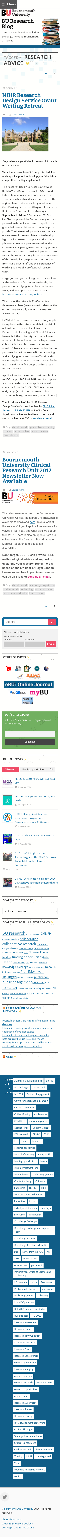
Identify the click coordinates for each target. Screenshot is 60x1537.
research (39, 589)
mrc (16, 1252)
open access (13, 972)
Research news (11, 435)
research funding (40, 431)
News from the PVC (32, 1252)
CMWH (5, 939)
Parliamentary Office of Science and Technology (32, 1274)
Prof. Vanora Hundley (25, 977)
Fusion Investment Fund (26, 1168)
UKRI (9, 1056)
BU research (13, 933)
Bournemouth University (20, 14)
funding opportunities (27, 957)
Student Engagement (25, 1443)
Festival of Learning (24, 1154)
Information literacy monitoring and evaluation (25, 1035)
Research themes (23, 1409)
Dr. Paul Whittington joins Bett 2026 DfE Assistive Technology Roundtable (36, 880)
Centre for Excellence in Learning (31, 1101)
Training (18, 1456)
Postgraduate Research (26, 1289)
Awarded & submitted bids (28, 1081)
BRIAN (49, 1081)
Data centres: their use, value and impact (23, 1039)
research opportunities (25, 1389)
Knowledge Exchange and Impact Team (31, 1230)
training (7, 997)
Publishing (43, 1295)
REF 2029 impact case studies (29, 1309)
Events (44, 952)
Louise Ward (18, 115)
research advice (22, 431)
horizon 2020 (19, 962)
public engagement (17, 982)
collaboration (29, 939)
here (32, 522)
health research (11, 589)
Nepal (48, 967)
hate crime (19, 1188)
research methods (23, 1382)
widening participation (21, 998)
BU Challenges (21, 1087)
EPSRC (36, 1134)
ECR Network (21, 1134)
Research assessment (25, 1322)
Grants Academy (22, 1181)
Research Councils (24, 988)
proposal (8, 431)
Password (29, 639)
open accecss (30, 1258)
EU (30, 952)
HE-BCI (33, 1188)
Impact (33, 1201)
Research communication (27, 1336)
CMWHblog (14, 939)
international (35, 1214)
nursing (50, 427)
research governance (25, 1362)
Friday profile (44, 1154)
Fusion (46, 957)
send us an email (42, 418)
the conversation (43, 1449)
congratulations (10, 948)
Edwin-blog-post (12, 952)
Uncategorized (43, 1456)
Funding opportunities (25, 1161)
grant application (37, 427)
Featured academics (24, 1148)
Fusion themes (21, 1174)
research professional (41, 988)
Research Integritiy (23, 1369)
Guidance (40, 1181)
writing (17, 1476)
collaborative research (19, 944)
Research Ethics (22, 1349)
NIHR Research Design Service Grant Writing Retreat (29, 100)
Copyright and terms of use (18, 1527)
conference (42, 944)
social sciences (42, 993)
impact (34, 962)
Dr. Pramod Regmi (41, 948)
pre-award (47, 1289)
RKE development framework (29, 1423)
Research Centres (23, 1329)
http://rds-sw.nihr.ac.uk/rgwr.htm (22, 294)
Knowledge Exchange (25, 1221)
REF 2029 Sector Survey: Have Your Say (35, 780)
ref (48, 982)
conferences (40, 1114)
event (36, 952)
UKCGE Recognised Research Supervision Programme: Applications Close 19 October (32, 818)
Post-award (47, 1282)
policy (34, 1282)
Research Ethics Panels (26, 1356)
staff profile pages (23, 1429)
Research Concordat (24, 1342)
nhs (54, 967)
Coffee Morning (22, 1114)
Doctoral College (26, 948)
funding (7, 957)
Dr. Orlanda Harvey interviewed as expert (34, 837)
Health (7, 962)
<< (46, 73)
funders (33, 585)
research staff (21, 1396)
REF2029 (36, 1316)
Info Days (46, 1208)
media (31, 967)
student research (22, 1449)
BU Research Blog (18, 24)
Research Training (23, 1416)
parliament (36, 1265)
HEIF (43, 1188)
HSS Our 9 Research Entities (29, 1194)
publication (41, 977)
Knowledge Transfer (24, 1238)
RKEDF (29, 994)
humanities (19, 1201)
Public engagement (24, 1295)
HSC (27, 963)
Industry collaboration (25, 1208)
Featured (36, 1141)
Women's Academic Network (29, 1469)
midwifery (39, 967)
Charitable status (12, 1519)
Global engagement (43, 1174)
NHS (16, 1258)
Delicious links (21, 1128)
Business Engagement (38, 1094)
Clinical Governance (24, 1107)
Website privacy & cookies (17, 1523)
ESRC (26, 953)
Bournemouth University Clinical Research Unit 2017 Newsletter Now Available (27, 470)
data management (38, 1121)
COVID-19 (19, 1121)
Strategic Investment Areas (28, 1436)
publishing (39, 982)
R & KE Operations (24, 1302)
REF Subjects (21, 1316)
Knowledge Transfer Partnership (30, 1245)
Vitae (17, 1463)
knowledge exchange (15, 967)
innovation (43, 963)
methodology (27, 589)
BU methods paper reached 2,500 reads (35, 798)
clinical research (20, 427)
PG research (20, 1282)
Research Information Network (22, 1010)
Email (7, 729)
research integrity (23, 1376)
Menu (11, 4)
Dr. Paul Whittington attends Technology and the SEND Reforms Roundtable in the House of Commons (35, 859)
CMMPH (46, 933)
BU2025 (18, 1094)
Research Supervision (25, 1403)
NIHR (4, 972)
